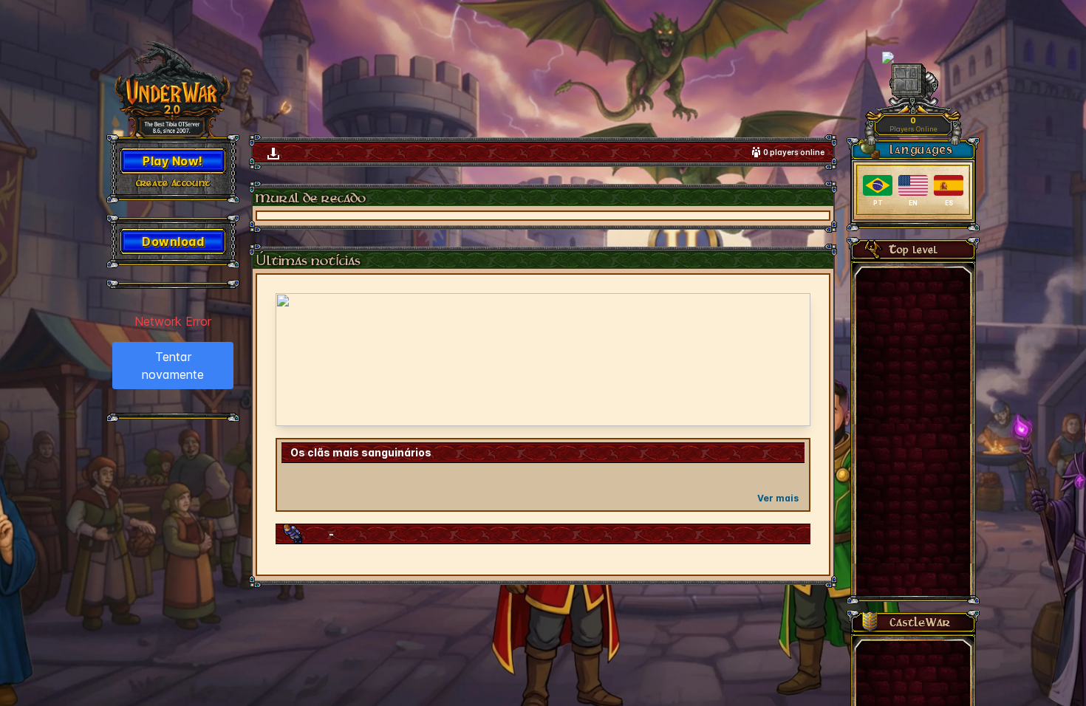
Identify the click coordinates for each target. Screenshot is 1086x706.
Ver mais (778, 498)
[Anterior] (296, 359)
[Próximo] (790, 359)
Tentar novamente (173, 365)
